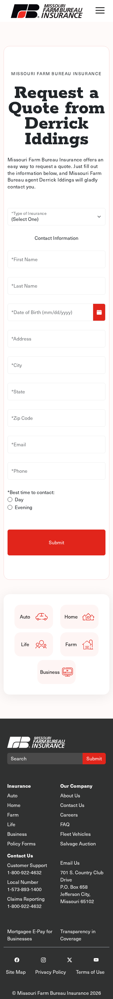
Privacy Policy (50, 972)
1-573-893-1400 (24, 889)
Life (25, 644)
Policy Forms (21, 843)
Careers (69, 814)
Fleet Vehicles (75, 834)
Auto (25, 616)
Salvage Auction (78, 843)
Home (71, 616)
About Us (70, 795)
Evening (23, 507)
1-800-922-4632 (24, 872)
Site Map (16, 972)
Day (19, 499)
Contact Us (72, 805)
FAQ (65, 824)
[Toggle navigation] (100, 11)
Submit (94, 758)
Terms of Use (90, 972)
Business (50, 672)
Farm (71, 644)
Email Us (70, 863)
